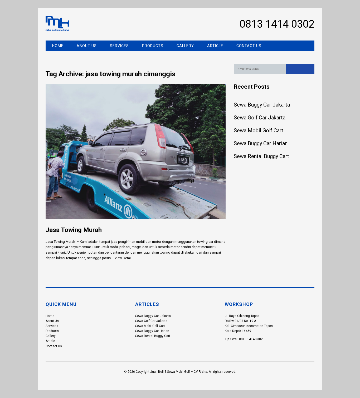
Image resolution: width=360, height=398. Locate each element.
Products (152, 46)
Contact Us (248, 46)
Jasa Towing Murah (74, 230)
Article (215, 46)
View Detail (123, 258)
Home (58, 46)
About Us (87, 46)
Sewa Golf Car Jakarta (259, 117)
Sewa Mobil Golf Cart (258, 130)
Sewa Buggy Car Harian (261, 143)
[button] (300, 69)
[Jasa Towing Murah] (136, 223)
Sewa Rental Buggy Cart (261, 156)
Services (119, 46)
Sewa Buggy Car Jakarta (262, 105)
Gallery (185, 46)
